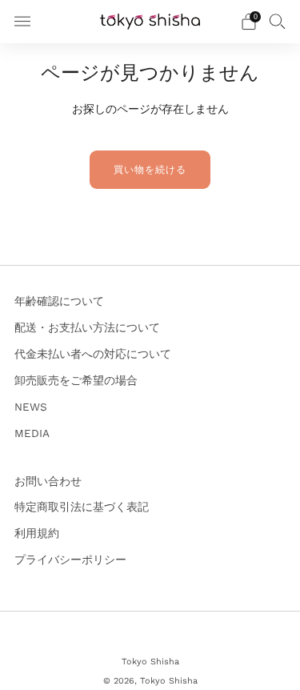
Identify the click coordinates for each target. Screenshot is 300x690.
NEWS (30, 406)
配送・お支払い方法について (87, 327)
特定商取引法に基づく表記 (81, 506)
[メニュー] (22, 22)
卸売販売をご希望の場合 (76, 380)
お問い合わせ (48, 481)
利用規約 (36, 533)
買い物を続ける (150, 169)
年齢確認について (59, 301)
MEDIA (32, 433)
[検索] (278, 21)
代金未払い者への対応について (92, 353)
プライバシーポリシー (70, 559)
